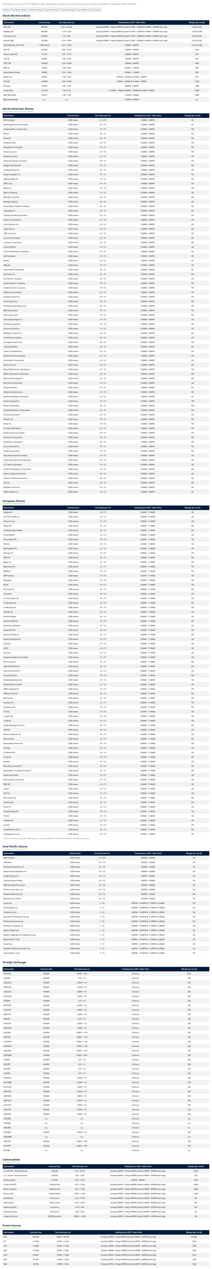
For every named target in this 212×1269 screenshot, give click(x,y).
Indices (6, 10)
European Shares (35, 10)
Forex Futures (95, 10)
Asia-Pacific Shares (52, 10)
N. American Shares (19, 10)
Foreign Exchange (68, 10)
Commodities (83, 10)
